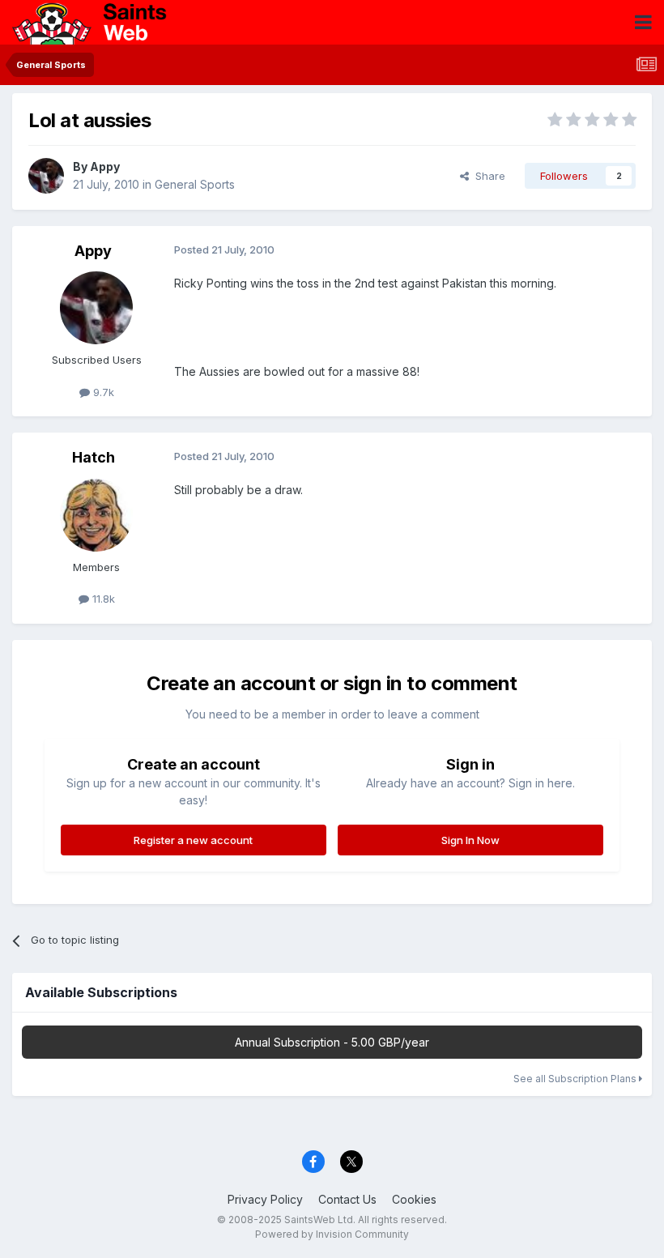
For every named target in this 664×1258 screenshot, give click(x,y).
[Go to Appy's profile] (46, 176)
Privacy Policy (265, 1199)
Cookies (414, 1199)
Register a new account (193, 840)
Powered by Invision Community (332, 1234)
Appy (105, 166)
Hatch (93, 457)
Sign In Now (470, 840)
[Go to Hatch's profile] (96, 515)
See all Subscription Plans (576, 1078)
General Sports (195, 184)
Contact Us (347, 1199)
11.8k (102, 598)
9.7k (102, 392)
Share (487, 175)
